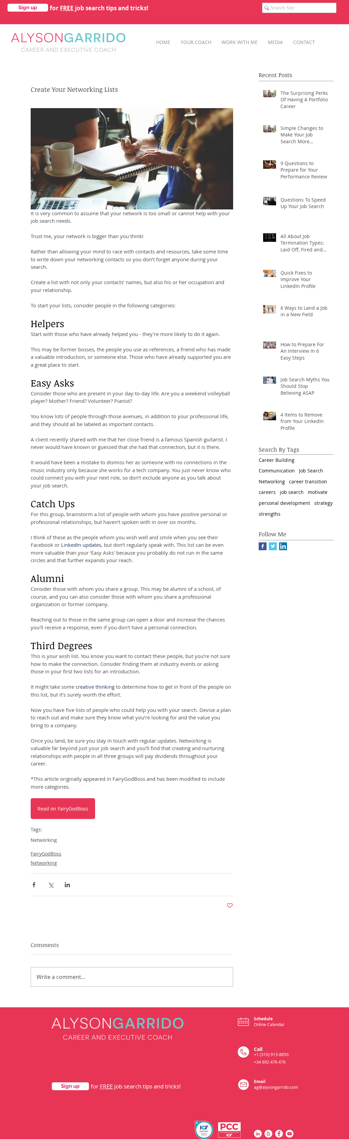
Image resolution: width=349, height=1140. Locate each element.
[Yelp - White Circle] (268, 1134)
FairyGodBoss (46, 853)
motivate (318, 492)
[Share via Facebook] (34, 884)
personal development (284, 503)
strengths (269, 514)
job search (292, 492)
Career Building (276, 460)
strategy (323, 503)
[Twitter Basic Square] (273, 546)
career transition (308, 481)
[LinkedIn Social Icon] (283, 546)
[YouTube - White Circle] (289, 1134)
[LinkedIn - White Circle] (258, 1134)
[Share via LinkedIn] (67, 884)
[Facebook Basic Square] (263, 546)
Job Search (311, 470)
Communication (277, 470)
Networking (44, 840)
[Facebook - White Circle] (279, 1134)
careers (267, 492)
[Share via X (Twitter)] (50, 884)
